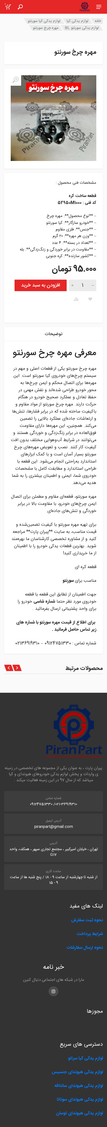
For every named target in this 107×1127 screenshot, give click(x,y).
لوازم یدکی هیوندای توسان (79, 1113)
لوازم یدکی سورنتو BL (82, 28)
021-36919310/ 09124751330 (53, 804)
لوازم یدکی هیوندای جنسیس (77, 1072)
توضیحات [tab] (53, 334)
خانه (98, 21)
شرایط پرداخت (90, 934)
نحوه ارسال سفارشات (84, 947)
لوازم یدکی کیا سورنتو (44, 21)
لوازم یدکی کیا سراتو (85, 1058)
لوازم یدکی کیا (77, 21)
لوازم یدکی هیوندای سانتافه (78, 1086)
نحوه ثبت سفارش (87, 920)
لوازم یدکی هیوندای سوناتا (80, 1099)
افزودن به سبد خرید (40, 285)
